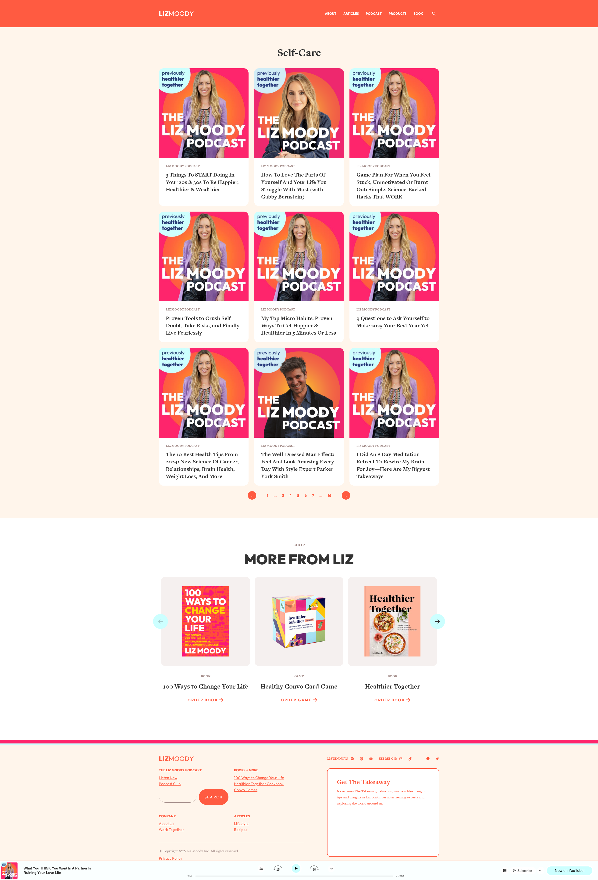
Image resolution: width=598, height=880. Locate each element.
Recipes (240, 829)
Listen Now (168, 777)
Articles (351, 13)
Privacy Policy (170, 858)
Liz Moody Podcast (183, 166)
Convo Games (245, 789)
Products (397, 13)
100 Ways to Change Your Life (259, 777)
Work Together (171, 829)
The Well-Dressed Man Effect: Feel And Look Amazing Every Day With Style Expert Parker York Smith (297, 465)
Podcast (374, 13)
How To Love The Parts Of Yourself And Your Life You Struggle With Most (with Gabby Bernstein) (294, 185)
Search (213, 797)
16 (329, 495)
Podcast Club (170, 783)
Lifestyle (241, 823)
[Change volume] (331, 868)
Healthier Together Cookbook (259, 783)
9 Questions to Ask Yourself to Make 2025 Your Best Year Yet (393, 322)
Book (418, 13)
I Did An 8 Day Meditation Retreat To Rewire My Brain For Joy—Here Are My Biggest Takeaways (393, 465)
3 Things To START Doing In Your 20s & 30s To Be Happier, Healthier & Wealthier (202, 182)
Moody (181, 13)
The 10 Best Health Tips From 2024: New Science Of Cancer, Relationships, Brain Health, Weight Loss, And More (202, 465)
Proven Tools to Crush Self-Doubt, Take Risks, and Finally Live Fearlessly (202, 325)
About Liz (166, 823)
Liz (164, 13)
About (330, 13)
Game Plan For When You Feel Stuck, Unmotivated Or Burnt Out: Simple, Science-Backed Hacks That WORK (393, 185)
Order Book (203, 700)
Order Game (296, 700)
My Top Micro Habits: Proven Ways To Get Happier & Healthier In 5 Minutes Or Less (298, 325)
